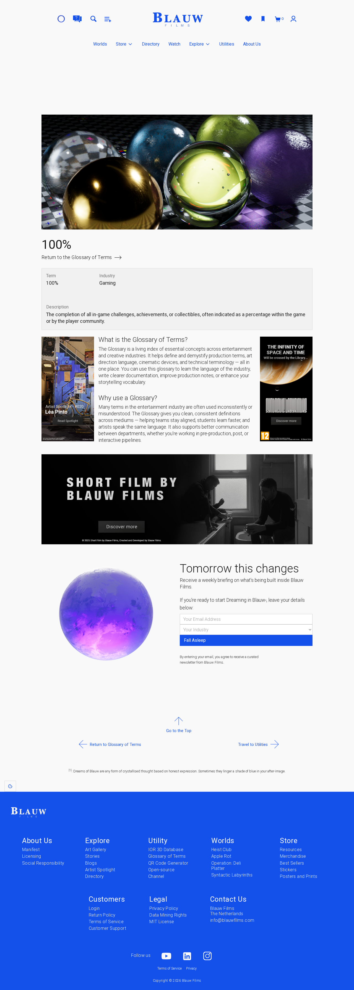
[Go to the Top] (178, 744)
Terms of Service (169, 968)
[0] (278, 19)
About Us (252, 44)
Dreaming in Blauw (246, 600)
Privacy (191, 968)
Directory (151, 44)
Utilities (226, 44)
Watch (174, 44)
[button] (124, 44)
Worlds (100, 44)
